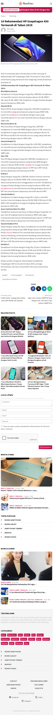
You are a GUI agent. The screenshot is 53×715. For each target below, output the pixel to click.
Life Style (30, 599)
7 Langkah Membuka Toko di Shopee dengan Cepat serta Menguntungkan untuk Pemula (39, 359)
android (8, 533)
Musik (39, 639)
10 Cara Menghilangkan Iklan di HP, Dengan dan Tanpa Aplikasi (39, 334)
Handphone (6, 188)
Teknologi (10, 488)
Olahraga (46, 639)
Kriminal (23, 639)
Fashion (27, 635)
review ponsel (10, 537)
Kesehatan (14, 639)
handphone (14, 115)
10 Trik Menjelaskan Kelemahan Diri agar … (19, 584)
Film (33, 635)
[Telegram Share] (44, 288)
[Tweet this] (38, 288)
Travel (26, 643)
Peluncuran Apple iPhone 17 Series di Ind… (27, 498)
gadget (5, 275)
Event (20, 635)
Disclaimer (39, 685)
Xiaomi (9, 232)
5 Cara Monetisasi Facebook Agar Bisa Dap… (27, 592)
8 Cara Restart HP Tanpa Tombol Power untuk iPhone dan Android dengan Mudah (12, 334)
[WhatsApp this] (49, 288)
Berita (3, 488)
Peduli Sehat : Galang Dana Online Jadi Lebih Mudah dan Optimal (13, 298)
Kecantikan (5, 639)
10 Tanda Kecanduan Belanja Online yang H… (28, 602)
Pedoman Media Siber (38, 681)
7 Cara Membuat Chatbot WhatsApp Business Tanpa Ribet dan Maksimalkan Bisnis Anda (13, 385)
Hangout (23, 599)
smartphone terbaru (9, 279)
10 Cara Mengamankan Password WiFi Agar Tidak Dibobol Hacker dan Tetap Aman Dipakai (38, 385)
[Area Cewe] (26, 3)
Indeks (13, 688)
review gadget (16, 275)
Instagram (27, 701)
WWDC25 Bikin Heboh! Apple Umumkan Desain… (29, 508)
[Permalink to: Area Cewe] (3, 30)
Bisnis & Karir (6, 582)
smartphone (29, 275)
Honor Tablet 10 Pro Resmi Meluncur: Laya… (19, 490)
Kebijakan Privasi (14, 685)
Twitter (40, 697)
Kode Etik (39, 688)
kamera (30, 135)
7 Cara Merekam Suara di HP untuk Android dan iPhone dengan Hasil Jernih (12, 358)
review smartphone (13, 520)
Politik (12, 643)
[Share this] (33, 288)
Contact (13, 681)
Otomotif (4, 643)
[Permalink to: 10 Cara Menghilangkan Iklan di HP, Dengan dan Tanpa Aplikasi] (40, 323)
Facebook (15, 697)
